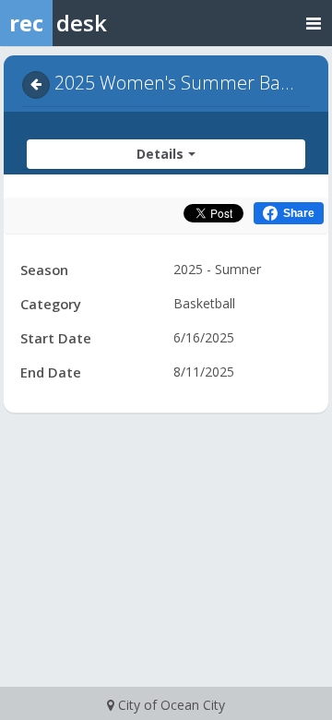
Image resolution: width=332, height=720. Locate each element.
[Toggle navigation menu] (313, 23)
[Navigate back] (36, 85)
